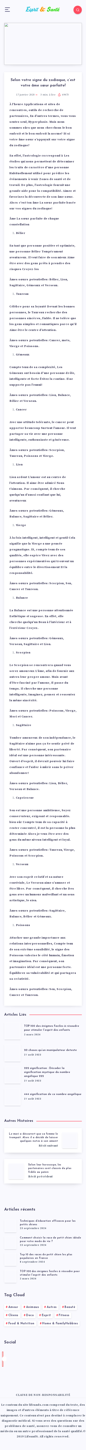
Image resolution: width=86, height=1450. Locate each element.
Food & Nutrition (21, 1323)
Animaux (32, 1307)
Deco (30, 1315)
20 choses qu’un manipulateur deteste (50, 1050)
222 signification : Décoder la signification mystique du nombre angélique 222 (47, 1072)
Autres (52, 1307)
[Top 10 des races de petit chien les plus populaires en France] (10, 1259)
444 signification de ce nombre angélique (52, 1094)
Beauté (69, 1307)
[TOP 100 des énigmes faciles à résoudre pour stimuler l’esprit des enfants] (10, 1276)
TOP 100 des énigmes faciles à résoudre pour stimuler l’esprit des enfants (51, 1028)
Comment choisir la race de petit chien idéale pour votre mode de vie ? (50, 1240)
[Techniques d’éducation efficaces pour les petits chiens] (10, 1225)
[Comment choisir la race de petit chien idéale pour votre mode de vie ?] (10, 1242)
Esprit (46, 1315)
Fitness (64, 1315)
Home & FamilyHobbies (60, 1323)
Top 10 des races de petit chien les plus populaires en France (46, 1256)
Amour (13, 1307)
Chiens (13, 1315)
